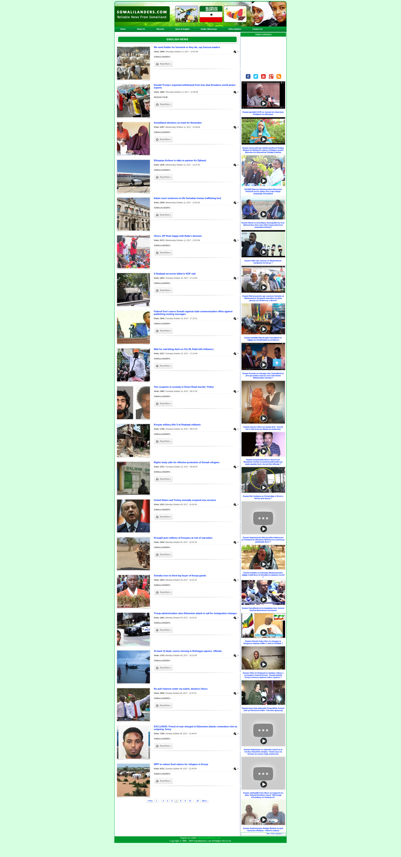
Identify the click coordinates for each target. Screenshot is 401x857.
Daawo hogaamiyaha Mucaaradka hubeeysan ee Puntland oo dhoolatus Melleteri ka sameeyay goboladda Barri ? (263, 539)
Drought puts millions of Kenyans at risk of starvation (183, 537)
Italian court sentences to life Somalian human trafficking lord (187, 198)
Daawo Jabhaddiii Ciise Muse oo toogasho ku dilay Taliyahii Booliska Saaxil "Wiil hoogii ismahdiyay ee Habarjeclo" (263, 795)
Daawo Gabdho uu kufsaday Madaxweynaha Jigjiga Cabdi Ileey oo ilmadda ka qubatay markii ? (263, 575)
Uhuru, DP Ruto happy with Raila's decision (178, 236)
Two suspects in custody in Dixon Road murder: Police (184, 387)
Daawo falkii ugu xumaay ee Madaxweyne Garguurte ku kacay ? (263, 262)
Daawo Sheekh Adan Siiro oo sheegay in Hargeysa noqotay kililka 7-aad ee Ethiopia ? (263, 642)
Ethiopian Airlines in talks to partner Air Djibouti (180, 160)
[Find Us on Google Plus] (271, 79)
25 (198, 801)
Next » (204, 801)
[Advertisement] (200, 850)
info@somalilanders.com (209, 838)
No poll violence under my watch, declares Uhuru (181, 688)
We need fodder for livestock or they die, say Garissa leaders (187, 47)
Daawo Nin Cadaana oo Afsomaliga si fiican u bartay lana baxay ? (263, 497)
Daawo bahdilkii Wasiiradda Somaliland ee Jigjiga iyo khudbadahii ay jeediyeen (263, 339)
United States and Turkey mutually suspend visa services (185, 500)
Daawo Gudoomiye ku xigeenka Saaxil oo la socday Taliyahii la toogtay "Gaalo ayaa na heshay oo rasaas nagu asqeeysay (263, 751)
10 (190, 801)
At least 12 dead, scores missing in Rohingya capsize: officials (188, 651)
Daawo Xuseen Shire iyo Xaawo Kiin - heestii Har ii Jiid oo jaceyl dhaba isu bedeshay (263, 428)
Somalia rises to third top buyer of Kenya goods (180, 575)
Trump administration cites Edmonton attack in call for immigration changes (195, 613)
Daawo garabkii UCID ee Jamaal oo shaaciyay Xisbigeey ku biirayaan (263, 113)
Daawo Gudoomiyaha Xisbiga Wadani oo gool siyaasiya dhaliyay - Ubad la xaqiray (263, 829)
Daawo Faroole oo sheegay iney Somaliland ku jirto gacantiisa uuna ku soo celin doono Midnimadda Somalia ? (263, 375)
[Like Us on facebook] (248, 79)
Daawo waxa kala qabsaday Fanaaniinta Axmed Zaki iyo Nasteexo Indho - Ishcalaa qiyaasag (263, 709)
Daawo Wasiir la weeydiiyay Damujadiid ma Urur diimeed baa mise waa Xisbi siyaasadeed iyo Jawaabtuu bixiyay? (263, 225)
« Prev (150, 801)
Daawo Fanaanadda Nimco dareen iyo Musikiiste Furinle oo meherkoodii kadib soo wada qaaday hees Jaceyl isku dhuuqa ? (263, 462)
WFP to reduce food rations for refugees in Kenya (181, 764)
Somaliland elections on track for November (178, 122)
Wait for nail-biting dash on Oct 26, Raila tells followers (184, 349)
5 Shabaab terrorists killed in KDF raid (174, 273)
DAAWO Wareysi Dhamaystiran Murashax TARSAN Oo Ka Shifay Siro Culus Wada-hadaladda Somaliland (263, 191)
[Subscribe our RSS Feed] (278, 79)
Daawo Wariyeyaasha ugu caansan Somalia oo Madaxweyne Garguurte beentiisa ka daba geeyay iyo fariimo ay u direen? (263, 298)
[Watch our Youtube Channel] (264, 79)
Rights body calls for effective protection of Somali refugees (186, 462)
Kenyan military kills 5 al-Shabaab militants (177, 424)
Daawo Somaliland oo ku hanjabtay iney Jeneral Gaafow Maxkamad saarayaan (263, 609)
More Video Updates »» (275, 833)
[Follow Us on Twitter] (256, 79)
